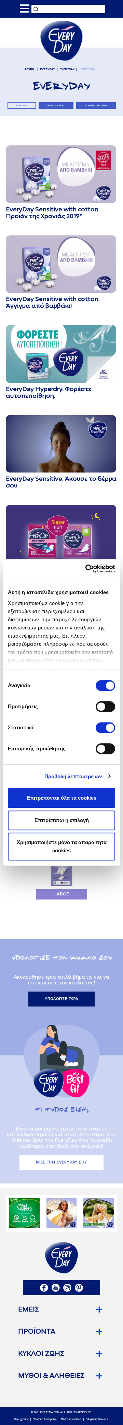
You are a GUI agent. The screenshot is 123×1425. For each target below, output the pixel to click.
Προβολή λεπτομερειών (73, 776)
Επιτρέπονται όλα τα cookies (61, 798)
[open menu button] (24, 9)
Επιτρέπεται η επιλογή (62, 820)
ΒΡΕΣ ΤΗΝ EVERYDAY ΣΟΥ (61, 1162)
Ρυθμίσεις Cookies (96, 1419)
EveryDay (47, 69)
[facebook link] (44, 1288)
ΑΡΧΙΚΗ (30, 69)
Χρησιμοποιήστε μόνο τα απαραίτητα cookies (62, 846)
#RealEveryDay (56, 105)
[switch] (105, 706)
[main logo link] (61, 40)
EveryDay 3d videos (96, 105)
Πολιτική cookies (71, 1419)
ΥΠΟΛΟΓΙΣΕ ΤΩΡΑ (62, 999)
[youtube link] (56, 1288)
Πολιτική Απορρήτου (44, 1419)
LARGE (61, 894)
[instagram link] (67, 1288)
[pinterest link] (79, 1288)
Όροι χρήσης (21, 1419)
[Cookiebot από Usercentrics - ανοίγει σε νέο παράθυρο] (86, 568)
